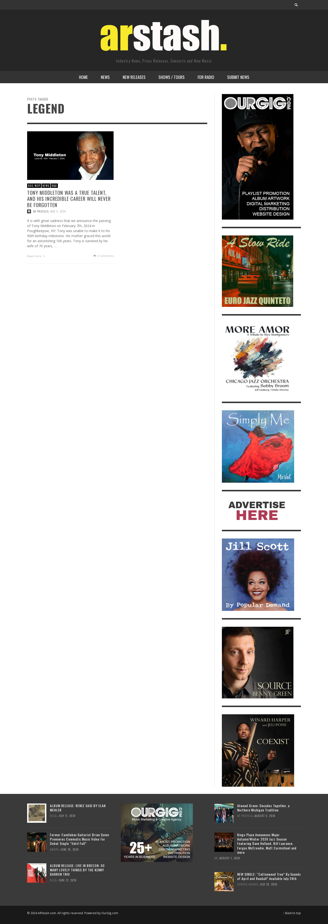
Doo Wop (34, 185)
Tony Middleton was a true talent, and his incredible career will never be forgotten (69, 198)
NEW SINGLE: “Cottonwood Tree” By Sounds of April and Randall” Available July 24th (269, 876)
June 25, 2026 (70, 849)
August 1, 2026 (229, 858)
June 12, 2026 (68, 880)
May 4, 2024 (58, 211)
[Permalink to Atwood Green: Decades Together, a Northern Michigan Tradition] (224, 812)
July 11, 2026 (67, 816)
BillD (53, 816)
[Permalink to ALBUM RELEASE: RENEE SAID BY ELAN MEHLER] (36, 812)
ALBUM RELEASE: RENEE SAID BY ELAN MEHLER (78, 807)
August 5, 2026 (265, 816)
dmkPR (54, 849)
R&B (54, 185)
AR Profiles (41, 211)
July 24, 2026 (268, 884)
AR (216, 858)
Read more (34, 256)
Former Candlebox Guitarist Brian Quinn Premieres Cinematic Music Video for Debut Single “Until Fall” (79, 839)
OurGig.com (109, 913)
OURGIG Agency (247, 884)
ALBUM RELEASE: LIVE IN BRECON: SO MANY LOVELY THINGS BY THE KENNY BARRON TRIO (77, 870)
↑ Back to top (292, 913)
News (46, 185)
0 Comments (105, 255)
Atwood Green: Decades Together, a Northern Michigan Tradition (263, 807)
